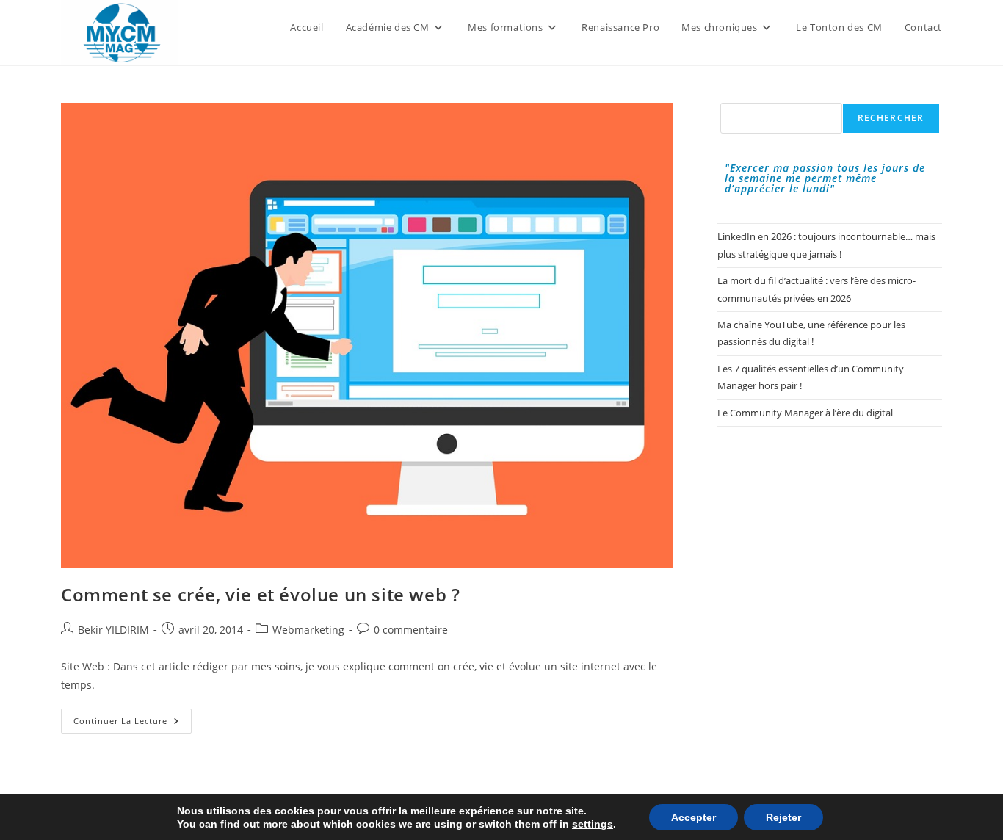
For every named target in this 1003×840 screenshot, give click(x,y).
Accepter (693, 817)
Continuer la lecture (132, 724)
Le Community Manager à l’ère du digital (805, 412)
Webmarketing (308, 630)
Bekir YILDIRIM (113, 630)
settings (592, 824)
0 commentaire (411, 630)
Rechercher (891, 118)
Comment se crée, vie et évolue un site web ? (260, 594)
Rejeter (783, 817)
